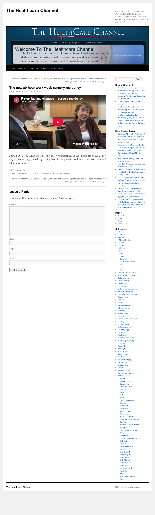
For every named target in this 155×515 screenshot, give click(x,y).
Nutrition (121, 316)
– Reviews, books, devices (127, 272)
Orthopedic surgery (125, 327)
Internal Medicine (124, 308)
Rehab (122, 343)
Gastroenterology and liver (127, 294)
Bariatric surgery (124, 278)
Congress (123, 259)
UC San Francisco (126, 446)
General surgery (123, 297)
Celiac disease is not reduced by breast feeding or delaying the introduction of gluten (131, 123)
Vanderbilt (123, 471)
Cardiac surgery (123, 280)
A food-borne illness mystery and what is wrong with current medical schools (131, 109)
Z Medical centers (124, 375)
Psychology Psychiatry (126, 340)
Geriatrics (121, 302)
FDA (122, 264)
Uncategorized (123, 365)
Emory (122, 397)
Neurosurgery (123, 313)
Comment (14, 204)
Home (12, 68)
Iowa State (124, 408)
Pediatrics (121, 332)
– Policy (121, 251)
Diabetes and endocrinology (128, 289)
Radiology (121, 348)
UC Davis (123, 443)
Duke (122, 394)
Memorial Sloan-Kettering (129, 424)
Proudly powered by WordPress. (130, 487)
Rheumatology (123, 351)
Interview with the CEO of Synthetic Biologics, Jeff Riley (33, 78)
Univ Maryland (125, 454)
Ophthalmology (123, 324)
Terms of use (57, 68)
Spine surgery (123, 354)
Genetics (121, 299)
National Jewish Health (128, 430)
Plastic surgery (123, 335)
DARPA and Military (127, 261)
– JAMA (121, 237)
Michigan (123, 427)
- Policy (33, 173)
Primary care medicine (126, 337)
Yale (121, 479)
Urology (121, 367)
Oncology (121, 321)
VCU (122, 473)
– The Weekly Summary (126, 275)
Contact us (33, 68)
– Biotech (121, 231)
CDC (122, 253)
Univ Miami (124, 457)
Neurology (121, 310)
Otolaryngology (123, 329)
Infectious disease (124, 305)
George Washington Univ (129, 400)
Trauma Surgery (123, 362)
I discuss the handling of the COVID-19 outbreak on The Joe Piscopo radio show (131, 172)
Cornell (122, 392)
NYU (122, 433)
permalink (65, 173)
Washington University (128, 476)
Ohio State (124, 435)
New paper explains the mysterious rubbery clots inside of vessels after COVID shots (131, 90)
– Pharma (121, 248)
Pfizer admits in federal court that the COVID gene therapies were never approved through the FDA (131, 147)
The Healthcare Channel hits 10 (129, 153)
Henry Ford (124, 405)
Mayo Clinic (124, 414)
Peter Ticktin (122, 87)
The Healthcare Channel (32, 10)
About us (22, 68)
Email (11, 248)
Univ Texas (124, 465)
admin (39, 91)
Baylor (122, 378)
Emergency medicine (125, 291)
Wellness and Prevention (126, 373)
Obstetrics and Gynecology (127, 318)
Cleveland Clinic (126, 386)
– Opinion (121, 245)
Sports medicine (123, 356)
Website (12, 258)
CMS (122, 256)
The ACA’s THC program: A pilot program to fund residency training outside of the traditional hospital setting (82, 80)
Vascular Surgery (124, 370)
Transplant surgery (124, 359)
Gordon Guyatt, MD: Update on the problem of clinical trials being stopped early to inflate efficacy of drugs (131, 180)
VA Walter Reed (126, 468)
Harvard (123, 403)
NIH (121, 267)
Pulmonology (122, 346)
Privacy (44, 68)
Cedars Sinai (124, 384)
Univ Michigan (125, 460)
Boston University (126, 381)
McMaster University (127, 416)
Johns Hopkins (42, 173)
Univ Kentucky (125, 452)
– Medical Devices (124, 240)
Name (11, 239)
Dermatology (122, 286)
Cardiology (122, 283)
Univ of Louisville (126, 462)
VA (121, 270)
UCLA (122, 449)
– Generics (121, 234)
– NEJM (121, 242)
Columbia (123, 389)
